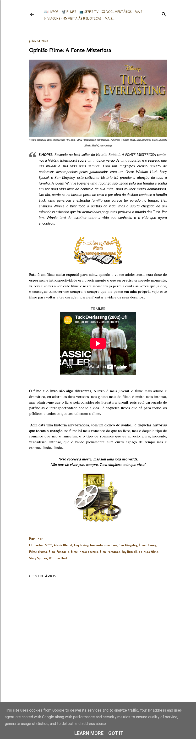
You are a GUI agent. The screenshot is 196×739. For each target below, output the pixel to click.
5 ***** (48, 545)
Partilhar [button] (36, 539)
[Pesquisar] (164, 13)
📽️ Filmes (68, 12)
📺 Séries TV (88, 12)
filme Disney (147, 545)
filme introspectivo (84, 552)
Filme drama (38, 552)
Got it (116, 733)
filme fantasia (59, 552)
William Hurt (58, 558)
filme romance (110, 552)
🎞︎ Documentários (117, 12)
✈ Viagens (52, 18)
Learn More (88, 733)
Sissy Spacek (38, 558)
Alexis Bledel (63, 545)
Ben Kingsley (128, 545)
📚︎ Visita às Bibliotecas (82, 18)
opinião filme (148, 552)
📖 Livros (51, 12)
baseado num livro (103, 545)
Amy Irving (81, 545)
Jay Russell (129, 552)
